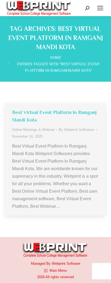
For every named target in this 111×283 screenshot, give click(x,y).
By (77, 130)
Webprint (58, 263)
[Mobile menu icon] (100, 8)
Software (73, 263)
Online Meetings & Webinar (33, 130)
